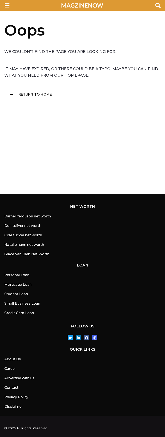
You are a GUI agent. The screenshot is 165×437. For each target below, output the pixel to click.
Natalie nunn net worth (24, 245)
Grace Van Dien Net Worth (26, 254)
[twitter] (70, 337)
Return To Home (35, 94)
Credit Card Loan (19, 313)
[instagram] (94, 337)
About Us (12, 359)
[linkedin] (78, 337)
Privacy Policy (16, 397)
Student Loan (16, 294)
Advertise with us (19, 378)
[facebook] (86, 337)
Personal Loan (16, 275)
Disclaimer (13, 406)
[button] (7, 5)
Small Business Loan (22, 303)
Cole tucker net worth (23, 235)
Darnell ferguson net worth (27, 216)
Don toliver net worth (22, 226)
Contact (11, 388)
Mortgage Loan (18, 284)
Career (10, 369)
